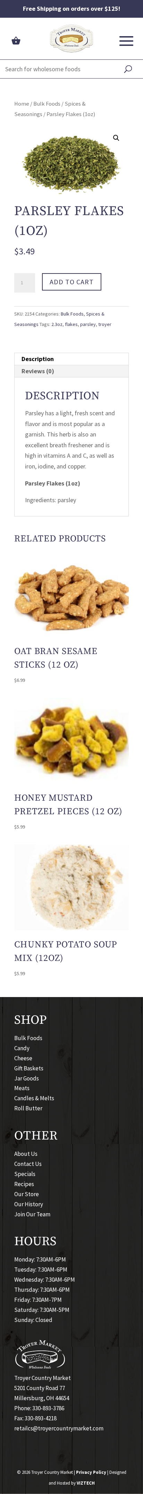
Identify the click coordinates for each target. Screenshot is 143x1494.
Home (21, 103)
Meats (22, 1088)
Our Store (26, 1194)
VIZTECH (86, 1483)
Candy (22, 1048)
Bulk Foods (46, 103)
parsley (88, 324)
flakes (71, 324)
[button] (116, 138)
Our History (28, 1204)
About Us (25, 1154)
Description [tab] (38, 359)
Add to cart (72, 281)
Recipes (24, 1184)
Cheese (23, 1058)
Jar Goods (26, 1078)
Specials (24, 1174)
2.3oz (56, 324)
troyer (104, 324)
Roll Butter (28, 1108)
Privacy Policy (91, 1472)
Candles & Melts (34, 1098)
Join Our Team (32, 1214)
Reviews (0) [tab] (38, 371)
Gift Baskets (28, 1068)
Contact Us (28, 1164)
